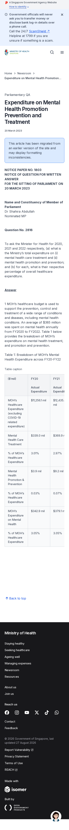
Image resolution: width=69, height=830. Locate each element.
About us (10, 687)
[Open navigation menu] (62, 52)
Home (8, 73)
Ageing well (12, 657)
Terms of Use (14, 763)
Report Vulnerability (17, 750)
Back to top (17, 598)
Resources (12, 676)
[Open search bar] (52, 52)
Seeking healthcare (17, 650)
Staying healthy (14, 643)
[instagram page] (17, 712)
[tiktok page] (46, 712)
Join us (9, 694)
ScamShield (37, 31)
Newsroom (24, 73)
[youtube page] (27, 712)
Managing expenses (18, 663)
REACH (9, 769)
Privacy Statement (17, 756)
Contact (10, 721)
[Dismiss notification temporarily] (62, 14)
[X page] (36, 712)
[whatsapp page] (56, 712)
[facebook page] (7, 712)
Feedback (11, 728)
